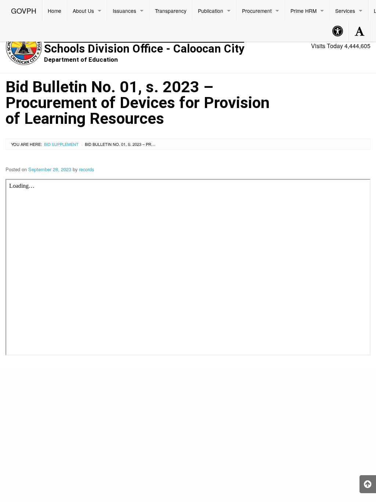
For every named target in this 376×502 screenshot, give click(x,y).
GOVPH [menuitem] (23, 10)
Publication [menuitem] (210, 10)
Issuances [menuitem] (124, 10)
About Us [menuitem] (83, 10)
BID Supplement (61, 144)
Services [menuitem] (345, 10)
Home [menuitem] (54, 10)
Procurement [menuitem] (257, 10)
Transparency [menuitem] (171, 10)
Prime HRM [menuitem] (303, 10)
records (86, 169)
